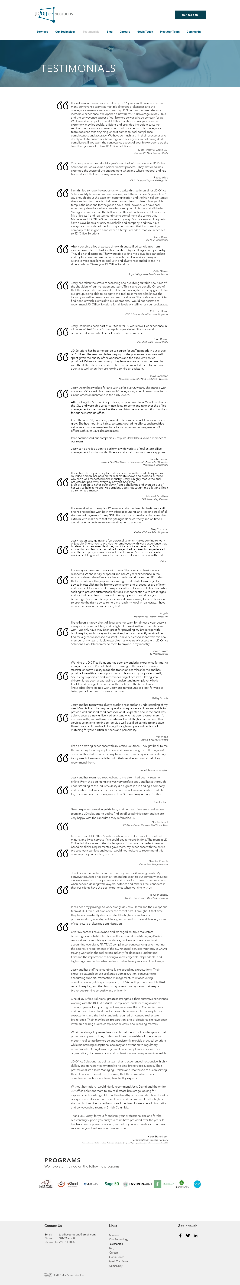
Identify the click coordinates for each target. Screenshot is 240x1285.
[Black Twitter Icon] (188, 1235)
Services (114, 1235)
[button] (43, 31)
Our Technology (118, 1239)
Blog (112, 1248)
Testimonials (116, 1244)
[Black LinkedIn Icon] (195, 1235)
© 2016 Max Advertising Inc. (68, 1275)
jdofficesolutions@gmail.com (77, 1234)
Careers (113, 1252)
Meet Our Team (118, 1261)
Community (115, 1266)
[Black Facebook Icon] (180, 1235)
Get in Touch (116, 1257)
